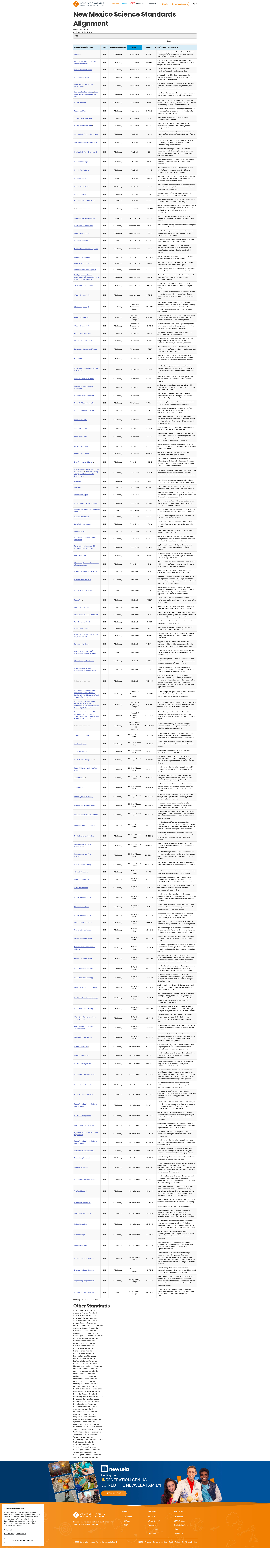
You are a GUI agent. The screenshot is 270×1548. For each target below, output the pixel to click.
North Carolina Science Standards (87, 1389)
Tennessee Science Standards (85, 1434)
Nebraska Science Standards (85, 1394)
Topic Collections (181, 1525)
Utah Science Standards (83, 1442)
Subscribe (153, 4)
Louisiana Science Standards (85, 1363)
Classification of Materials (83, 277)
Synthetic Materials (81, 888)
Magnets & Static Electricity (84, 396)
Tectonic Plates (79, 777)
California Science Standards (85, 1328)
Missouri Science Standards (84, 1381)
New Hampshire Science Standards (88, 1396)
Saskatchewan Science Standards (87, 1427)
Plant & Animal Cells (81, 1047)
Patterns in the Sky (80, 194)
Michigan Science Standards (85, 1376)
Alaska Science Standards (84, 1310)
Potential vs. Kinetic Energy (83, 968)
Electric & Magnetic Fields (83, 938)
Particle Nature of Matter (83, 622)
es (196, 4)
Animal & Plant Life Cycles (83, 340)
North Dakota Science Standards (87, 1391)
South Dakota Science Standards (87, 1432)
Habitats (77, 54)
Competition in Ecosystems (84, 1085)
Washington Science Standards (86, 1450)
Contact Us (152, 1533)
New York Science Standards (85, 1406)
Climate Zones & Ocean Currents (86, 815)
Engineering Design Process (84, 1258)
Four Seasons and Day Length (84, 200)
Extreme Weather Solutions (84, 379)
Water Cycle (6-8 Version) (83, 797)
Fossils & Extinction (80, 386)
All (77, 32)
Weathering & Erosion (82, 563)
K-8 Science (127, 1517)
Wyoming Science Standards (85, 1457)
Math (124, 4)
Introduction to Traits (81, 187)
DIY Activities (179, 1521)
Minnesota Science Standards (85, 1379)
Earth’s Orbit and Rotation (83, 590)
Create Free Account (180, 4)
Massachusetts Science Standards (87, 1366)
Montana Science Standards (85, 1386)
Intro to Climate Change (83, 865)
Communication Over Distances (85, 142)
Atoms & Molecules (81, 872)
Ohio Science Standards (83, 1409)
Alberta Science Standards (84, 1315)
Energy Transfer (79, 503)
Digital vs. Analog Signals (83, 1037)
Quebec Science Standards (84, 1422)
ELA (131, 3)
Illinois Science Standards (84, 1353)
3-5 (86, 32)
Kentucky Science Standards (85, 1361)
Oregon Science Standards (84, 1417)
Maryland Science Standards (85, 1371)
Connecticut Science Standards (86, 1333)
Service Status (154, 1529)
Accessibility (153, 1525)
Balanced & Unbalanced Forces (85, 349)
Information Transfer (81, 517)
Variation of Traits (80, 420)
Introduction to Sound (82, 178)
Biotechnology (79, 1235)
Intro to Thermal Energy (82, 897)
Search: (169, 41)
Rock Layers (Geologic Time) (84, 759)
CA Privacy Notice (189, 1542)
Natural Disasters (80, 531)
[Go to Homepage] (88, 4)
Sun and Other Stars (81, 644)
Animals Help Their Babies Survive (86, 134)
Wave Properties (92, 503)
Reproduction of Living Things (84, 1074)
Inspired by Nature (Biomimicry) (85, 152)
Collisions (77, 481)
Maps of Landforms (81, 240)
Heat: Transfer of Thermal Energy (86, 987)
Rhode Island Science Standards (86, 1424)
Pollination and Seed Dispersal (85, 270)
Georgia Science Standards (84, 1343)
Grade (134, 47)
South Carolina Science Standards (87, 1429)
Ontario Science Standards (84, 1414)
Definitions (178, 1533)
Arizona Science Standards (84, 1323)
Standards (140, 4)
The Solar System (80, 744)
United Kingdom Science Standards (88, 1439)
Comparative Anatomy (82, 1203)
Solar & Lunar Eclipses (82, 735)
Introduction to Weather (83, 70)
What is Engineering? (81, 295)
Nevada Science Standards (84, 1404)
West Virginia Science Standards (87, 1455)
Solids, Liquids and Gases (83, 275)
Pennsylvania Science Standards (87, 1419)
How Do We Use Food (81, 607)
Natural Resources (80, 63)
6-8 (90, 32)
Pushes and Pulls (80, 102)
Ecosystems (78, 358)
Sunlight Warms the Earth (83, 118)
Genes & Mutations (81, 1167)
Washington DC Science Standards (88, 1336)
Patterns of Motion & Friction (84, 410)
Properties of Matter (81, 628)
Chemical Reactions (81, 879)
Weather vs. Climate (81, 446)
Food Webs (78, 600)
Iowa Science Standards (83, 1348)
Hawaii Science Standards (84, 1346)
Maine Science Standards (84, 1374)
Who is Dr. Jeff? (154, 1521)
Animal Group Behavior (82, 333)
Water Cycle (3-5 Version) (83, 651)
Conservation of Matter (82, 580)
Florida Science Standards (84, 1341)
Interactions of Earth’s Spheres (85, 653)
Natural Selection (80, 1224)
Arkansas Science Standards (85, 1318)
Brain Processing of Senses (83, 462)
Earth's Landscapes (81, 495)
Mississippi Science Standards (85, 1384)
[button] (159, 1525)
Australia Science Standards (85, 1320)
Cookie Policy (174, 1542)
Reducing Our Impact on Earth (85, 61)
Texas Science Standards (83, 1437)
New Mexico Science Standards (86, 1401)
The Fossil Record (80, 1191)
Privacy (148, 1542)
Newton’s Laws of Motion (83, 922)
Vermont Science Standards (85, 1447)
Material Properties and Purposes (86, 249)
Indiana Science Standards (84, 1356)
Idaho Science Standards (83, 1351)
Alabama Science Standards (85, 1313)
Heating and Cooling (81, 233)
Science (115, 4)
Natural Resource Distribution (84, 825)
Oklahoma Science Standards (85, 1412)
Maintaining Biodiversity (82, 1158)
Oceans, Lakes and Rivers (83, 257)
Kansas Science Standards (84, 1358)
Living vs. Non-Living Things (83, 92)
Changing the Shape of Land (84, 218)
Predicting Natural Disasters (84, 836)
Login (165, 4)
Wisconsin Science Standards (85, 1452)
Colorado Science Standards (85, 1331)
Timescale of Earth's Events (83, 285)
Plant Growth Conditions (83, 263)
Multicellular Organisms (82, 1063)
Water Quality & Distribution (84, 661)
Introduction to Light (81, 161)
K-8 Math (126, 1521)
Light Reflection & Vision (82, 524)
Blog (176, 1529)
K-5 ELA (125, 1525)
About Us (152, 1517)
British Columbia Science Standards (88, 1325)
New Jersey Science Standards (86, 1399)
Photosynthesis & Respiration (84, 1094)
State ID (149, 47)
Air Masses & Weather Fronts (84, 805)
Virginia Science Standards (84, 1444)
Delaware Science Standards (85, 1338)
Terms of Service (160, 1542)
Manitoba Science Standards (85, 1369)
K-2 (83, 32)
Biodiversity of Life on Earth (83, 226)
